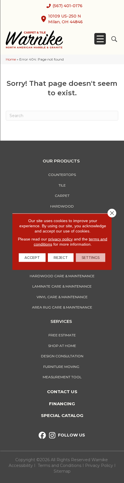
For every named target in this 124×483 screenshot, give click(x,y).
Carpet (62, 195)
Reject (61, 257)
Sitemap (62, 471)
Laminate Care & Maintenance (62, 286)
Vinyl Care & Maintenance (62, 297)
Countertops (62, 174)
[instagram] (52, 435)
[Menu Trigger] (100, 38)
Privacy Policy (99, 465)
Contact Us (62, 391)
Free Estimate (62, 335)
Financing (62, 403)
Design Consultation (62, 356)
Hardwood (62, 206)
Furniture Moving (62, 366)
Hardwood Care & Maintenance (62, 276)
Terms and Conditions (59, 465)
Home (11, 59)
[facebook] (42, 435)
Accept (32, 257)
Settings (90, 257)
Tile (62, 185)
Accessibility (21, 465)
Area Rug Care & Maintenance (62, 307)
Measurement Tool (62, 377)
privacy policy (60, 238)
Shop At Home (62, 346)
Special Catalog (62, 415)
